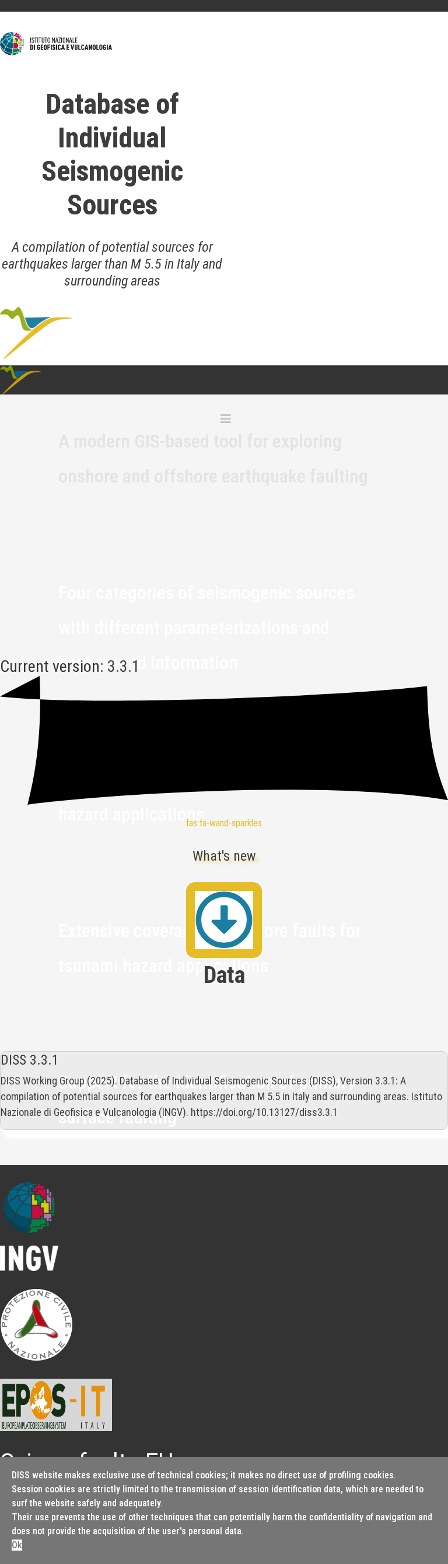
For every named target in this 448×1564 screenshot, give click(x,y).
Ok (17, 1545)
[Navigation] (225, 419)
